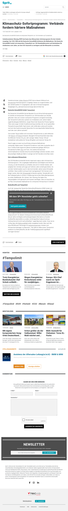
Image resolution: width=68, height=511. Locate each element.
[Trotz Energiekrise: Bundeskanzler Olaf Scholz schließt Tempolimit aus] (12, 266)
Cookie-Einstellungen (43, 506)
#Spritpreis (56, 274)
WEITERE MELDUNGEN (11, 294)
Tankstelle (20, 19)
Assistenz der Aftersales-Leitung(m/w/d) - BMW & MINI (38, 354)
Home (4, 19)
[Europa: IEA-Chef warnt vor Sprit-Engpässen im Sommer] (55, 266)
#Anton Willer (34, 327)
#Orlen (11, 327)
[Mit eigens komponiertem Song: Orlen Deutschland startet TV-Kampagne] (12, 320)
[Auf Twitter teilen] (4, 104)
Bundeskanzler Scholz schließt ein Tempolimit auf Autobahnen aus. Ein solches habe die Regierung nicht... (12, 287)
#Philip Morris (56, 327)
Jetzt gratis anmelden (18, 206)
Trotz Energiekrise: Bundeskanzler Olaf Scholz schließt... (11, 279)
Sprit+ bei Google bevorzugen (54, 56)
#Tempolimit (12, 258)
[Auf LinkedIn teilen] (4, 108)
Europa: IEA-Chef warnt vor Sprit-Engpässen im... (54, 279)
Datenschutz (34, 506)
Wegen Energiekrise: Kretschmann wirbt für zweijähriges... (33, 279)
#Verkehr (26, 304)
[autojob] (61, 349)
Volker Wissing (23, 100)
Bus (22, 149)
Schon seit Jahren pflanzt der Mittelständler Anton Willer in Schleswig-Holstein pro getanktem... (33, 340)
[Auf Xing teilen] (4, 111)
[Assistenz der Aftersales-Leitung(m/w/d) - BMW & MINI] (7, 357)
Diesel (20, 136)
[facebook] (29, 482)
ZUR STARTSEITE (58, 242)
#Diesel (50, 304)
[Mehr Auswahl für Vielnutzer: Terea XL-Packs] (55, 320)
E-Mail (12, 390)
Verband (16, 188)
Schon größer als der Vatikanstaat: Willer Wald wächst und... (33, 333)
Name (36, 390)
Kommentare (9, 56)
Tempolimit (31, 110)
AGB (28, 506)
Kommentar (14, 397)
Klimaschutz (12, 102)
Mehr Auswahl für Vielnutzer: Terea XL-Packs (55, 333)
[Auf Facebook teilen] (4, 100)
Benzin (13, 136)
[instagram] (34, 482)
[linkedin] (38, 482)
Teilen (20, 56)
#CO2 (34, 304)
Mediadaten (27, 501)
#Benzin (42, 304)
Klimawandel (27, 173)
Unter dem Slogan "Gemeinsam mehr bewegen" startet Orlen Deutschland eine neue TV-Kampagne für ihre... (12, 340)
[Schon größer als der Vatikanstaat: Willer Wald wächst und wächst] (34, 320)
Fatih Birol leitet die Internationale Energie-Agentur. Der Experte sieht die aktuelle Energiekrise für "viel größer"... (55, 287)
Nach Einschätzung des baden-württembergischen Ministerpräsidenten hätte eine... (32, 287)
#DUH (18, 304)
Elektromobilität (23, 223)
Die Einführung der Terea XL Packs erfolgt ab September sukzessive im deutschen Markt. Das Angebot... (55, 340)
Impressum (22, 506)
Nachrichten (11, 19)
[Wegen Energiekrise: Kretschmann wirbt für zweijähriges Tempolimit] (34, 266)
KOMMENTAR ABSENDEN (34, 426)
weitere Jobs (19, 366)
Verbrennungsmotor (34, 225)
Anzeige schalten (34, 366)
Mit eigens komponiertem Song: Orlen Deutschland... (12, 333)
